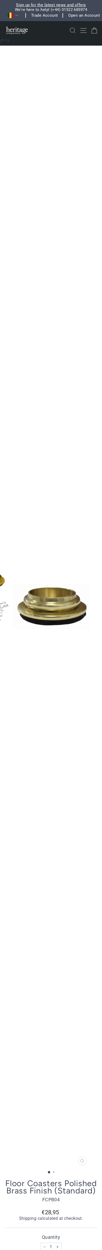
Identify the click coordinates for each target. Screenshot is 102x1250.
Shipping (28, 1218)
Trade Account (44, 15)
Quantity (51, 1237)
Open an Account (84, 15)
